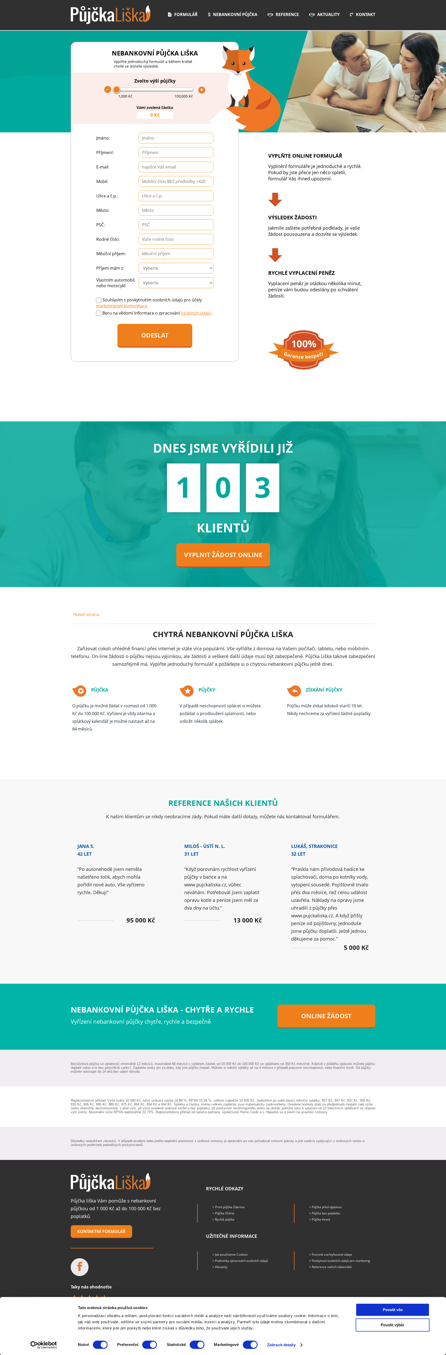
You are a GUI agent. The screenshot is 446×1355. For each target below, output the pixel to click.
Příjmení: (105, 152)
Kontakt (365, 14)
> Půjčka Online (223, 1213)
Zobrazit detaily (281, 1345)
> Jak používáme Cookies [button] (230, 1254)
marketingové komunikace (121, 306)
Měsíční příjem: (111, 253)
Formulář (186, 14)
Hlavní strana (86, 614)
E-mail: (102, 167)
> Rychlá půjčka (223, 1219)
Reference (287, 14)
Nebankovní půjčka (235, 14)
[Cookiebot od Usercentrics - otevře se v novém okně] (43, 1345)
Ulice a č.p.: (107, 196)
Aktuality (328, 14)
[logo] (110, 14)
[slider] (116, 89)
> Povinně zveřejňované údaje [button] (330, 1254)
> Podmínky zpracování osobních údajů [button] (240, 1260)
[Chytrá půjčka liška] (110, 1182)
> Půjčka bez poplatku (324, 1213)
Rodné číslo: (108, 239)
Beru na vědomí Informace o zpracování (156, 313)
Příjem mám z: (110, 268)
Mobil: (102, 181)
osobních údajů (196, 313)
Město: (102, 210)
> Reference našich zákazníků (330, 1267)
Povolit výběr (392, 1325)
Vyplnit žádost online (223, 554)
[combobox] (176, 167)
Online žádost (326, 1016)
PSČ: (100, 225)
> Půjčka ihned (319, 1219)
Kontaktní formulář (101, 1231)
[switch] (149, 1345)
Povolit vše (393, 1310)
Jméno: (103, 138)
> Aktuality (219, 1267)
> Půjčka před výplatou (325, 1207)
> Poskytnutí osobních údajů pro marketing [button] (339, 1260)
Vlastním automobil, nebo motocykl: (116, 282)
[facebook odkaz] (80, 1267)
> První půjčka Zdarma (228, 1207)
